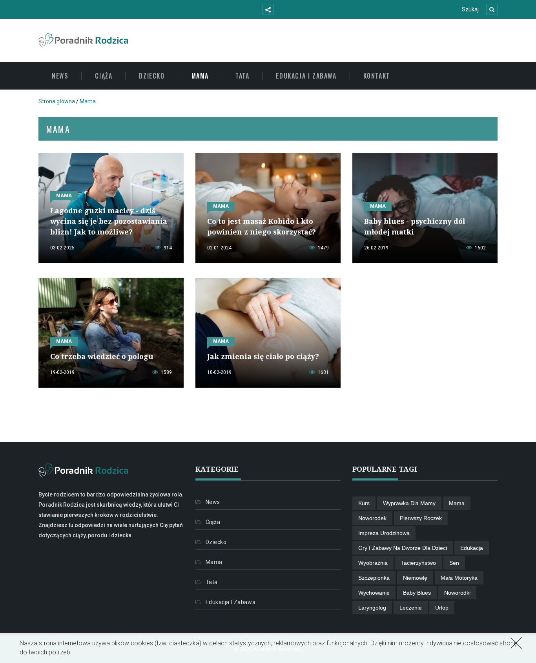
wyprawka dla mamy (409, 503)
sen (454, 563)
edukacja (471, 548)
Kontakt (376, 76)
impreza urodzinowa (384, 533)
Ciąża (103, 76)
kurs (364, 503)
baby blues (417, 593)
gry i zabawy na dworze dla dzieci (402, 548)
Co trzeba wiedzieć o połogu (101, 356)
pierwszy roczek (421, 518)
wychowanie (374, 593)
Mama (200, 76)
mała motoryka (459, 578)
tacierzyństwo (418, 563)
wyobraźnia (373, 563)
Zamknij (515, 642)
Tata (242, 76)
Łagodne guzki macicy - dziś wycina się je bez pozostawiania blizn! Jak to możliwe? (108, 221)
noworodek (372, 518)
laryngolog (372, 607)
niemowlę (415, 578)
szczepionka (374, 578)
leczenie (410, 607)
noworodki (457, 593)
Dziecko (151, 76)
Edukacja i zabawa (306, 76)
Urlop (441, 607)
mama (457, 503)
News (60, 76)
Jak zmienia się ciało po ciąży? (263, 356)
